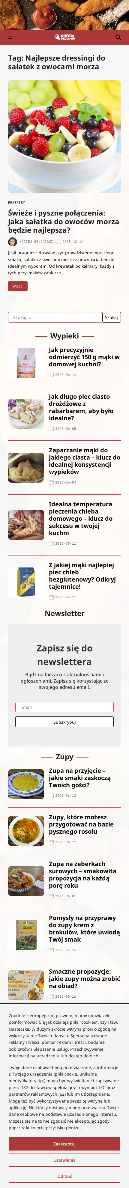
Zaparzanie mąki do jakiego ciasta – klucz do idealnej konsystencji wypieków (84, 461)
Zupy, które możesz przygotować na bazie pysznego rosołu (81, 824)
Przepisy (16, 202)
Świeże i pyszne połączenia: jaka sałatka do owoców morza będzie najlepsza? (63, 221)
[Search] (118, 37)
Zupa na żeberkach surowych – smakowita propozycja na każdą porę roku (82, 874)
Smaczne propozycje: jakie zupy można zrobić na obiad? (84, 978)
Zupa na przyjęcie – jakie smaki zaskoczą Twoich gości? (80, 778)
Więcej (18, 286)
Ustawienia (64, 1160)
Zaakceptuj (64, 1144)
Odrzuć (64, 1176)
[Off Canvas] (11, 38)
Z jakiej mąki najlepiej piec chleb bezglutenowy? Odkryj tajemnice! (82, 576)
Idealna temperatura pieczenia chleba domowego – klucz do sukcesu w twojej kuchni (80, 518)
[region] (64, 1095)
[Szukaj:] (55, 317)
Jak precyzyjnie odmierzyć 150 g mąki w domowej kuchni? (84, 357)
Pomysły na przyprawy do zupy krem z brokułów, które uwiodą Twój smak (84, 928)
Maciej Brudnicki (36, 242)
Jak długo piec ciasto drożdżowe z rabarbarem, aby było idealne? (81, 407)
